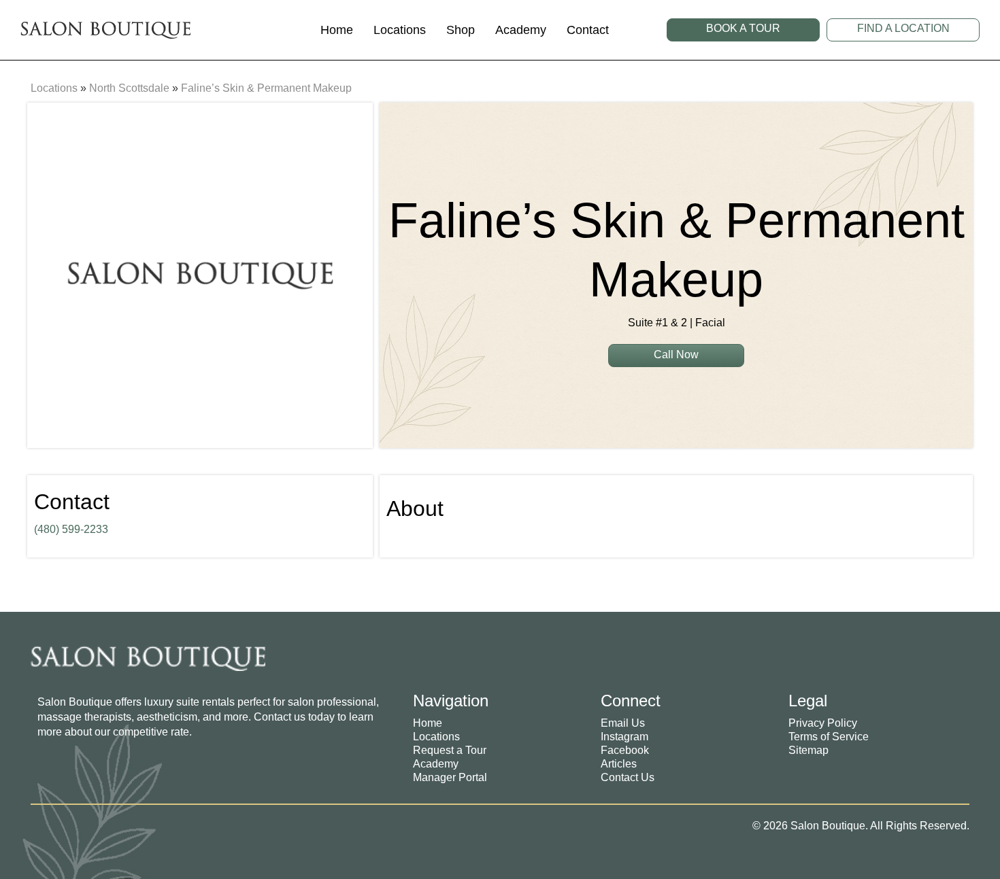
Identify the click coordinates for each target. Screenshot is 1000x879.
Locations (54, 88)
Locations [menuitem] (436, 736)
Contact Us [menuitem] (627, 777)
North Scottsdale (129, 88)
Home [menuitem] (427, 723)
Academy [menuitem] (436, 764)
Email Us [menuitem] (623, 723)
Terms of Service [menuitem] (828, 736)
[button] (743, 29)
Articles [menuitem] (619, 764)
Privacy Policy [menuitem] (822, 723)
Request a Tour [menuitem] (449, 750)
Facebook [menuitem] (625, 750)
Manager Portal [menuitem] (450, 777)
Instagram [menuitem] (624, 736)
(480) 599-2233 (71, 529)
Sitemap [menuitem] (808, 750)
